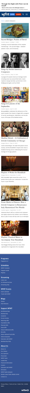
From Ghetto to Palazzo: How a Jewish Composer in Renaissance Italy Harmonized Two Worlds (14, 205)
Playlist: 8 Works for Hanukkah (13, 172)
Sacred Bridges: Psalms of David (14, 39)
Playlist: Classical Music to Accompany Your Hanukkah (12, 238)
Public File (20, 384)
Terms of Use (12, 384)
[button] (23, 14)
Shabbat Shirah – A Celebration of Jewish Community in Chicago (14, 139)
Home (2, 21)
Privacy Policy (4, 384)
